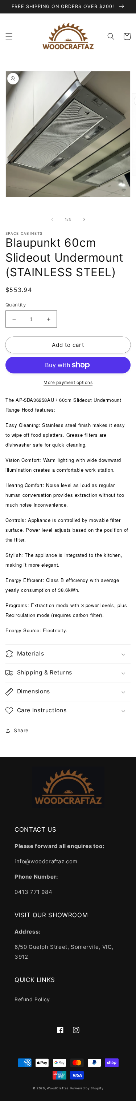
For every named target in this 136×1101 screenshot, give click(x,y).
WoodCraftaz (58, 1088)
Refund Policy (32, 999)
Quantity (15, 305)
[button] (9, 36)
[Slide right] (84, 219)
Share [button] (21, 730)
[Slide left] (52, 219)
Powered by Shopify (87, 1088)
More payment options (68, 382)
